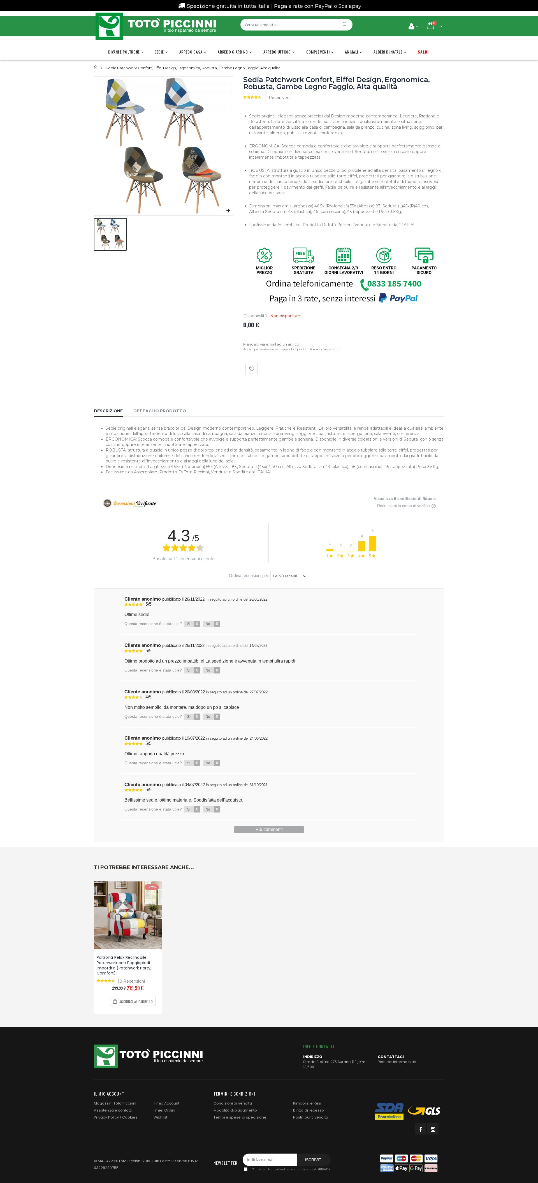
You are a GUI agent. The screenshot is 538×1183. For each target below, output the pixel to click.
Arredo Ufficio (277, 52)
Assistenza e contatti (113, 1110)
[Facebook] (420, 1129)
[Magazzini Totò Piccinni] (155, 26)
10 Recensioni (131, 981)
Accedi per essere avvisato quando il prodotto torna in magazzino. (291, 349)
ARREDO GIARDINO (233, 52)
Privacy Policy (106, 1117)
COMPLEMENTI (318, 52)
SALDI (423, 52)
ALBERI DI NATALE (388, 52)
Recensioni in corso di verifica (404, 506)
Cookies (129, 1117)
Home (96, 67)
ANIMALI (351, 52)
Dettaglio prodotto (159, 410)
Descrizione (108, 410)
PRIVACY (323, 1169)
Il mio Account (166, 1103)
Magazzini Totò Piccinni (115, 1103)
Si (192, 624)
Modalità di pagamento (235, 1110)
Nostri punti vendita (310, 1117)
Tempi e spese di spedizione (240, 1117)
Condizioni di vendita (233, 1103)
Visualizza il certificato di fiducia (405, 499)
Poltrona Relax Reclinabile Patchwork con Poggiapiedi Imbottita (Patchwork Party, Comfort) (124, 965)
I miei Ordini (164, 1110)
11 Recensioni (277, 97)
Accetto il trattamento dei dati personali (290, 1169)
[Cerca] (345, 24)
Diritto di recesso (308, 1110)
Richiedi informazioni (397, 1061)
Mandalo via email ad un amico (271, 344)
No (212, 624)
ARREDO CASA (191, 52)
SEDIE (159, 52)
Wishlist (160, 1117)
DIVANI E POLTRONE (124, 52)
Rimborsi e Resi (307, 1103)
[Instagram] (433, 1129)
